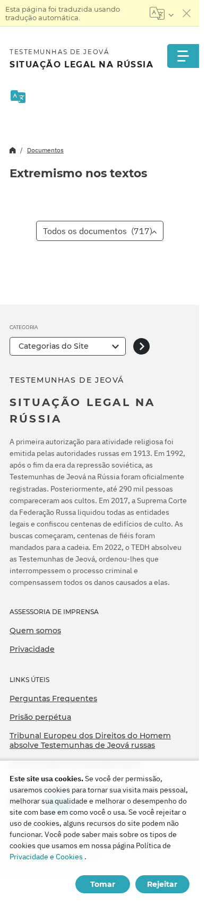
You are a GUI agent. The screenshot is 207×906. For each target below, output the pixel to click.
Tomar (102, 884)
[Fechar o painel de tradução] (186, 13)
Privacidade (32, 649)
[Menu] (183, 56)
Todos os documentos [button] (97, 231)
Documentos (45, 150)
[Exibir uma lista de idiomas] (161, 13)
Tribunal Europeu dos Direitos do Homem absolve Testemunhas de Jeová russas (90, 740)
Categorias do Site (54, 346)
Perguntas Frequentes (53, 698)
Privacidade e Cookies (46, 856)
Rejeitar (162, 884)
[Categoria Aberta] (141, 346)
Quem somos (35, 630)
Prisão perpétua (40, 717)
